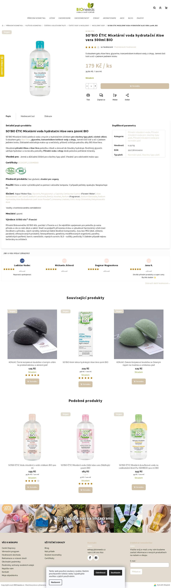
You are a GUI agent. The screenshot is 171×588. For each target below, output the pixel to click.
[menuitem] (36, 18)
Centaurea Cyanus (72, 194)
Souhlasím (115, 573)
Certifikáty (49, 558)
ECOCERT (23, 163)
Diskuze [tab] (48, 116)
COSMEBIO (33, 163)
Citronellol (85, 199)
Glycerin (36, 194)
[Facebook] (90, 557)
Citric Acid (75, 199)
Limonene (56, 199)
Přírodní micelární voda (139, 132)
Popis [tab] (8, 116)
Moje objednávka (10, 575)
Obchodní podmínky (11, 562)
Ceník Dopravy (8, 548)
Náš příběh (50, 551)
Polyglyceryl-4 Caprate (51, 194)
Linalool (65, 199)
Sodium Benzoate (89, 196)
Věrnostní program (10, 551)
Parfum (65, 196)
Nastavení (55, 582)
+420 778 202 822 (95, 552)
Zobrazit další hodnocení (156, 283)
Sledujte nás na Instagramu (89, 518)
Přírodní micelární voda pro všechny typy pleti (143, 135)
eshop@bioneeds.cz (96, 549)
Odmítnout (100, 573)
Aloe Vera (25, 140)
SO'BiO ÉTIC (90, 31)
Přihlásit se (136, 572)
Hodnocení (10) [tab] (28, 116)
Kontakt (5, 572)
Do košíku (136, 86)
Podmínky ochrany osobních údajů (18, 565)
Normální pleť (134, 155)
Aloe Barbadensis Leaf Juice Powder (33, 199)
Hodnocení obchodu (11, 555)
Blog (47, 548)
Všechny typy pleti (150, 155)
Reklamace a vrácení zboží (14, 558)
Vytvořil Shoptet (163, 585)
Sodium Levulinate (37, 196)
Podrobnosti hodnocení (125, 47)
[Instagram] (96, 557)
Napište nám (8, 568)
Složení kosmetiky (53, 555)
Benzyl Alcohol (54, 196)
